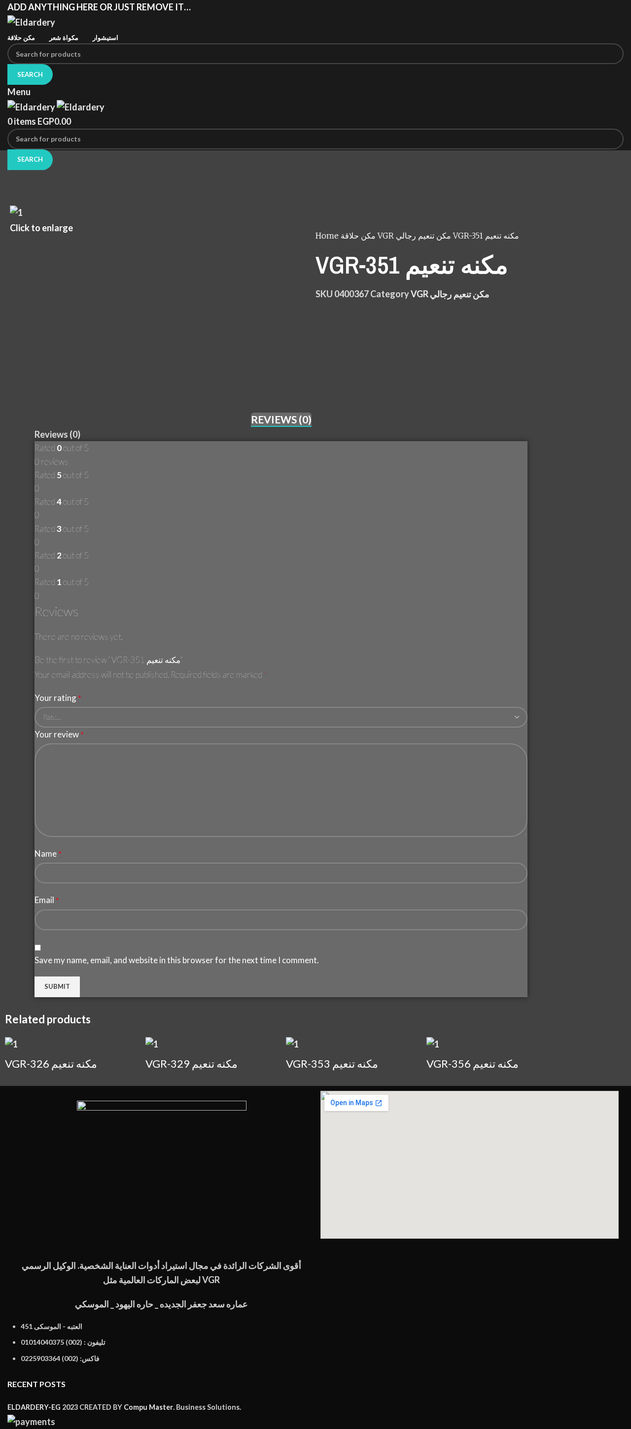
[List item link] (161, 1347)
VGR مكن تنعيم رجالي (415, 236)
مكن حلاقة (359, 236)
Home (328, 236)
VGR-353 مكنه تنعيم (332, 1063)
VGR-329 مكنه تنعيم (191, 1063)
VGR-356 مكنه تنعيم (472, 1063)
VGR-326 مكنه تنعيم (51, 1063)
